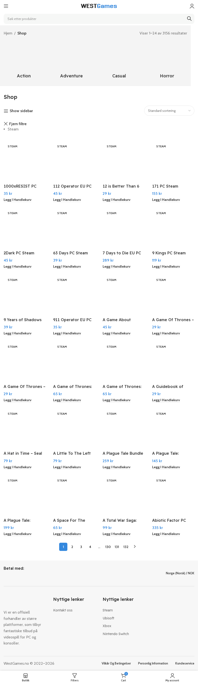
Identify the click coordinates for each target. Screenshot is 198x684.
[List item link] (74, 610)
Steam (13, 129)
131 (117, 547)
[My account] (192, 6)
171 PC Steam (165, 186)
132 (125, 547)
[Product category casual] (119, 61)
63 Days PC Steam (70, 253)
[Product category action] (24, 61)
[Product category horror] (167, 61)
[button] (17, 200)
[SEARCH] (189, 19)
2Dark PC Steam (19, 253)
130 (108, 547)
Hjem (8, 33)
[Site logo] (99, 5)
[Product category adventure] (71, 61)
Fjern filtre (18, 124)
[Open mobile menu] (6, 6)
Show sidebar (21, 111)
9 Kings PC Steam (169, 253)
